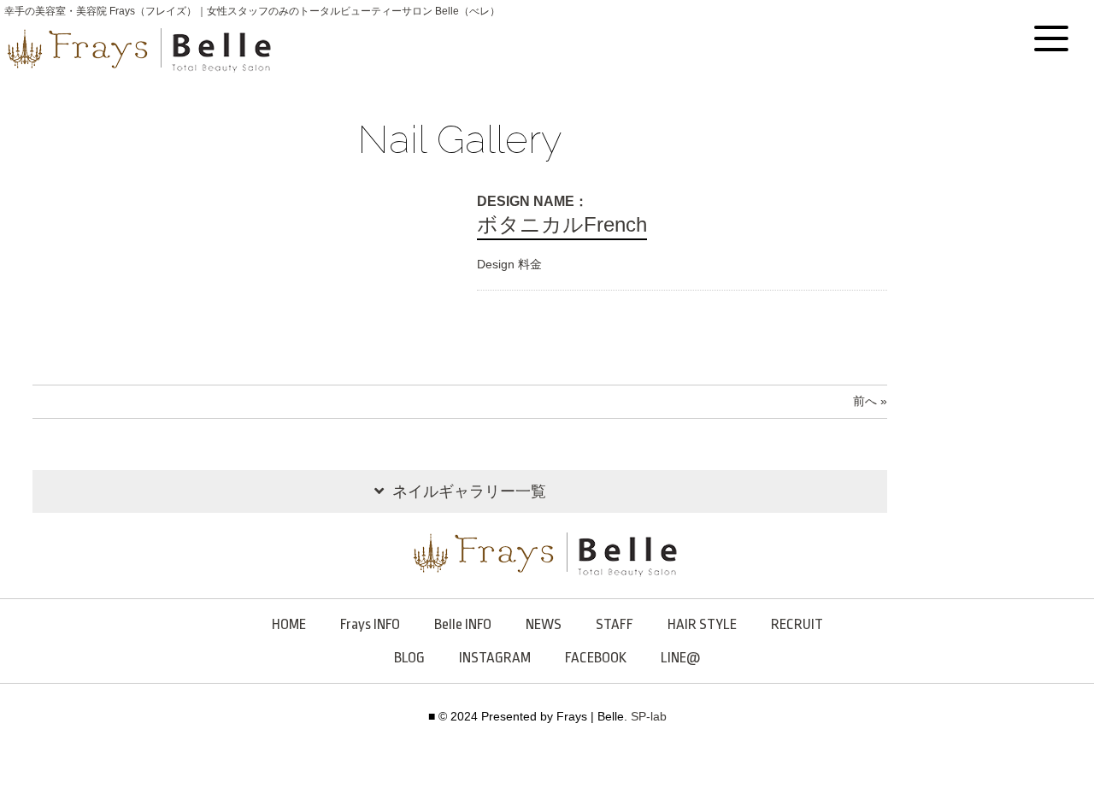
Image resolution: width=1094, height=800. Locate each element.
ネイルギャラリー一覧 (469, 491)
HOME (289, 624)
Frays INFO (370, 624)
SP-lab (649, 716)
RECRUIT (797, 624)
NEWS (544, 624)
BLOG (409, 658)
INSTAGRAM (495, 658)
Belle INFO (462, 624)
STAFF (614, 624)
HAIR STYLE (702, 624)
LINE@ (681, 658)
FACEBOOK (595, 658)
